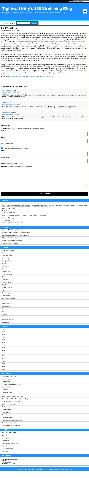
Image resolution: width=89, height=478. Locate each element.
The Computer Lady (7, 448)
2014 (3, 348)
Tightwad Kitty (7, 112)
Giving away (5, 293)
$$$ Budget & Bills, (14, 76)
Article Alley (5, 435)
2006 (3, 369)
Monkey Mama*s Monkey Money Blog (12, 396)
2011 (3, 356)
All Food (4, 263)
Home (3, 23)
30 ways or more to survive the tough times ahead (16, 232)
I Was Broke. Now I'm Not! (9, 376)
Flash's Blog (5, 440)
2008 (3, 364)
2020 (3, 337)
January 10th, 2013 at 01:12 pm (11, 92)
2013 (3, 350)
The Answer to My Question (10, 243)
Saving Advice (67, 469)
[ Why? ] (21, 163)
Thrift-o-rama (5, 407)
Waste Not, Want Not (8, 319)
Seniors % (5, 317)
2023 (3, 329)
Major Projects (6, 295)
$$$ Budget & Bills (7, 255)
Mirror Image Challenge (8, 298)
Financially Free (6, 412)
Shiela (4, 102)
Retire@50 (5, 389)
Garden (4, 290)
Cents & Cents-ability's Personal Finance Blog (15, 399)
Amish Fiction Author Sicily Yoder (11, 423)
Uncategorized (6, 322)
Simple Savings (6, 446)
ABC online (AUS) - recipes (9, 432)
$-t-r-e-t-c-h (5, 258)
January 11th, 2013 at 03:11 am (11, 114)
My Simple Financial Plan (9, 404)
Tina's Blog (5, 451)
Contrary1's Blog (6, 438)
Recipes (4, 314)
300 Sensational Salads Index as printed (13, 238)
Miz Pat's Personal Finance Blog (11, 401)
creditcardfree (7, 91)
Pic (3, 311)
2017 (3, 340)
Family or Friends (7, 282)
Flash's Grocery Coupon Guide (11, 443)
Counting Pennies (7, 392)
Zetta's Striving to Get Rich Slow (11, 425)
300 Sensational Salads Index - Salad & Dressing (15, 235)
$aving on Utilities (7, 261)
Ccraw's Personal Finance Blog (11, 384)
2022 (3, 332)
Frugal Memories (6, 285)
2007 (3, 366)
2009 (3, 361)
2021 (3, 334)
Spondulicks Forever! (8, 387)
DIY (3, 277)
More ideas (5, 301)
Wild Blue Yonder (6, 379)
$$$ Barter (5, 253)
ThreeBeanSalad (6, 409)
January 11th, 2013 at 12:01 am (11, 104)
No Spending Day (7, 303)
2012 (3, 353)
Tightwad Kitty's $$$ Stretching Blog (41, 469)
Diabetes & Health (7, 274)
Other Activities (6, 306)
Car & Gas (5, 269)
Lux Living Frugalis (7, 417)
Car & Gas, (25, 76)
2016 (3, 342)
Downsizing (5, 279)
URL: (3, 151)
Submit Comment (44, 194)
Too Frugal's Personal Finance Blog (12, 420)
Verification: (5, 158)
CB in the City (6, 381)
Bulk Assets (5, 266)
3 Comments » (48, 76)
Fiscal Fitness (6, 415)
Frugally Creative (7, 287)
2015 (3, 345)
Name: (3, 131)
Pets (3, 309)
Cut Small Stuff (6, 271)
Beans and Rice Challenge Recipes (12, 230)
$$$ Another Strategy (8, 250)
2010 (3, 358)
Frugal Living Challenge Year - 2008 (12, 240)
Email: (3, 138)
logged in (14, 128)
